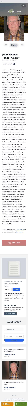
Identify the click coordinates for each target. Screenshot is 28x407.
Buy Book (16, 289)
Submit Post (14, 340)
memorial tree (21, 229)
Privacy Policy (10, 400)
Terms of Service (18, 400)
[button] (14, 370)
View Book (7, 289)
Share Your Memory (10, 313)
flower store (19, 232)
